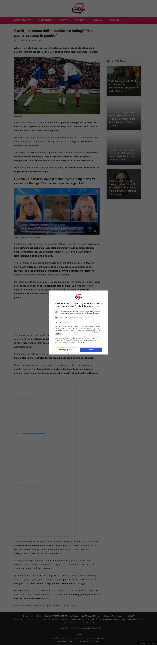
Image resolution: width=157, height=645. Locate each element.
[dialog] (78, 322)
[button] (78, 322)
